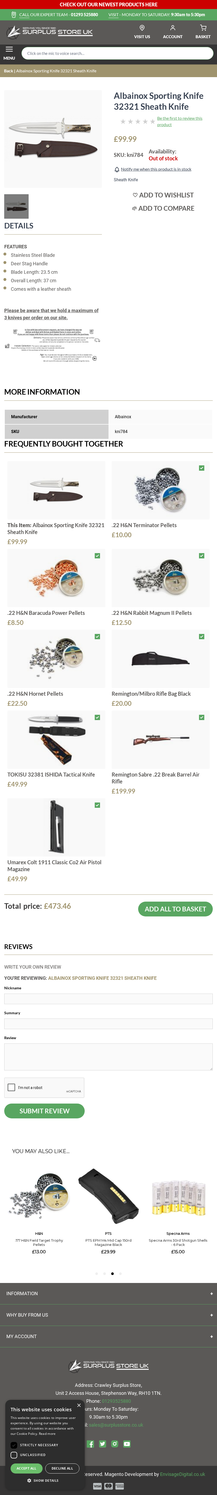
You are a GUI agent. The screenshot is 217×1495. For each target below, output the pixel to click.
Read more (47, 1433)
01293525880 (116, 1401)
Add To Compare (166, 208)
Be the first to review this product (179, 121)
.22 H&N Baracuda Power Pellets (46, 613)
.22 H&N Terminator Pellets (144, 525)
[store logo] (49, 32)
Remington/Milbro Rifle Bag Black (151, 693)
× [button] (79, 1406)
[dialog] (45, 1445)
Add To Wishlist (166, 195)
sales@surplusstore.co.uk (116, 1425)
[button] (45, 1480)
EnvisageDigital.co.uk (182, 1474)
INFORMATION (22, 1293)
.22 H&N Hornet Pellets (35, 693)
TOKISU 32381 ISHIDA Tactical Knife (51, 774)
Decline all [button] (62, 1468)
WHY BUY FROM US (27, 1315)
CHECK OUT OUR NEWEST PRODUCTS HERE (108, 4)
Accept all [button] (27, 1468)
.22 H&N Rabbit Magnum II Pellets (152, 613)
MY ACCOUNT (21, 1336)
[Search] (205, 53)
